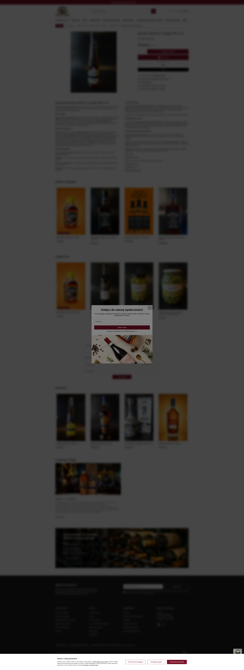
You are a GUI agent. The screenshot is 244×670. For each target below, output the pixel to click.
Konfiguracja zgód (156, 662)
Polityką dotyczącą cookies (100, 661)
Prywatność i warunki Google (90, 665)
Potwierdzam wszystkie (177, 662)
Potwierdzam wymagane (135, 662)
